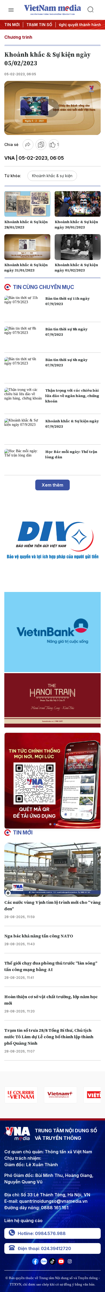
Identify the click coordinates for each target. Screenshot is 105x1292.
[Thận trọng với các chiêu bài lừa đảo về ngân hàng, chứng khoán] (23, 398)
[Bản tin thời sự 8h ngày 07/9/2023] (23, 337)
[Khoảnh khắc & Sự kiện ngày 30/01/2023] (78, 204)
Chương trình (18, 37)
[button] (50, 824)
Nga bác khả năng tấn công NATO (38, 936)
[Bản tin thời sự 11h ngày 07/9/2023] (23, 306)
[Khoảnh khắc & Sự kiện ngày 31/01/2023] (27, 247)
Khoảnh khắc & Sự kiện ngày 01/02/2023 (76, 267)
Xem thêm (52, 485)
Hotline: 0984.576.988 (42, 1233)
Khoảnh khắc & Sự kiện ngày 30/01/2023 (76, 224)
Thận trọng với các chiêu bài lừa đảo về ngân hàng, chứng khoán (72, 396)
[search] (94, 10)
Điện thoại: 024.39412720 (44, 1248)
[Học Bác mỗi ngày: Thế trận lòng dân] (23, 460)
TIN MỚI (12, 24)
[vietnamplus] (25, 1094)
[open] (11, 10)
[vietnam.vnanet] (64, 1094)
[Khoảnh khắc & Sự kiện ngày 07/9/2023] (23, 429)
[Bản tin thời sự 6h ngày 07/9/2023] (23, 368)
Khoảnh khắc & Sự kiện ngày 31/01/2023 (26, 267)
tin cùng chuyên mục (43, 287)
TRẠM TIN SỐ (39, 24)
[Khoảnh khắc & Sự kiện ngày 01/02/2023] (78, 247)
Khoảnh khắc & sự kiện (52, 175)
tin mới (23, 832)
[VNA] (35, 1263)
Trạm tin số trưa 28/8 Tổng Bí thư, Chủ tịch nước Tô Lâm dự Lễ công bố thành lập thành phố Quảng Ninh (48, 1036)
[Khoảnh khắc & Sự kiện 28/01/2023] (27, 204)
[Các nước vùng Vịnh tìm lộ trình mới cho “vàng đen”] (52, 870)
